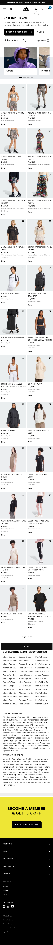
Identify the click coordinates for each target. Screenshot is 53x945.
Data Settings (7, 916)
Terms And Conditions (10, 928)
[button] (23, 87)
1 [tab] (20, 76)
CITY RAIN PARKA (35, 384)
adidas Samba (9, 657)
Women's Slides (10, 697)
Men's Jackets (41, 686)
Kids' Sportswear (26, 682)
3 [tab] (28, 76)
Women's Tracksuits (10, 682)
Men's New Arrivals (42, 682)
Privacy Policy (7, 924)
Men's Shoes (41, 657)
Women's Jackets (10, 689)
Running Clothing (26, 679)
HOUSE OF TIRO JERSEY (10, 294)
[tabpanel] (26, 366)
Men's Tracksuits (42, 679)
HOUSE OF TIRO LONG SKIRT (12, 338)
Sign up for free (24, 824)
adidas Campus (9, 664)
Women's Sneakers (10, 668)
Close (40, 32)
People (5, 890)
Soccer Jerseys (26, 664)
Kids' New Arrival (26, 689)
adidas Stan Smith (10, 693)
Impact (5, 887)
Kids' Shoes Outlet (26, 697)
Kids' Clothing (25, 675)
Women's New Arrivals (42, 689)
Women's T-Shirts (10, 675)
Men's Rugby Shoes (42, 700)
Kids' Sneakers (25, 668)
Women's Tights (10, 704)
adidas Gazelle (9, 671)
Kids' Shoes (24, 661)
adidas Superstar (10, 700)
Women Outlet (41, 704)
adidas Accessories (42, 675)
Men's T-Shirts (42, 671)
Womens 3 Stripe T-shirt (12, 614)
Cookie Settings (8, 920)
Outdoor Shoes (25, 700)
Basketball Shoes (26, 686)
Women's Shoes (10, 661)
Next (26, 646)
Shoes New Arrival (42, 668)
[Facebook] (4, 906)
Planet (5, 894)
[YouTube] (12, 906)
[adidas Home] (26, 9)
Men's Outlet (41, 697)
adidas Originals (10, 686)
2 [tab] (24, 76)
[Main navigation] (5, 8)
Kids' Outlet (24, 704)
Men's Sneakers (42, 664)
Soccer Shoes (25, 657)
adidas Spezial (9, 679)
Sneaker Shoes (42, 661)
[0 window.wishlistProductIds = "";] (11, 9)
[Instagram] (8, 906)
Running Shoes (26, 671)
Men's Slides (41, 693)
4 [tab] (32, 76)
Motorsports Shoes (26, 693)
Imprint (5, 932)
